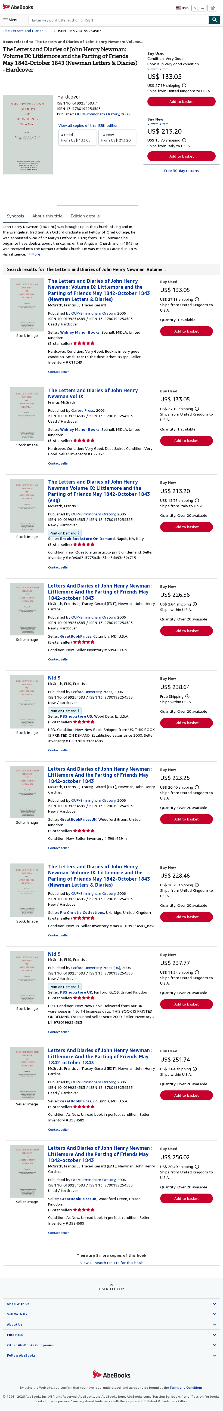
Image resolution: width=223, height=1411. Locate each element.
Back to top (111, 1288)
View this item (158, 69)
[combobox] (119, 20)
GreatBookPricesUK (78, 819)
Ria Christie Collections (82, 912)
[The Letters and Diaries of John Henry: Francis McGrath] (27, 439)
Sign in (199, 8)
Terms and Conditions (186, 1387)
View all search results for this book (111, 1262)
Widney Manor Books (80, 332)
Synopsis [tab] (15, 216)
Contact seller (58, 372)
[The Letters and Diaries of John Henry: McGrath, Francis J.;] (27, 330)
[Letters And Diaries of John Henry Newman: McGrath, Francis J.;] (27, 634)
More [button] (36, 254)
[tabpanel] (70, 240)
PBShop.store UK (76, 992)
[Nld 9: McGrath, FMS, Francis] (27, 727)
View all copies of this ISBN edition (88, 125)
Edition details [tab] (85, 216)
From (76, 137)
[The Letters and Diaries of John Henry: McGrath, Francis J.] (27, 531)
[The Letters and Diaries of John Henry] (27, 915)
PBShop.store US (76, 716)
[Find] (214, 20)
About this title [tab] (47, 216)
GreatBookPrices (75, 636)
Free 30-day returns (181, 170)
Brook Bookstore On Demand (87, 538)
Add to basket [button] (181, 101)
